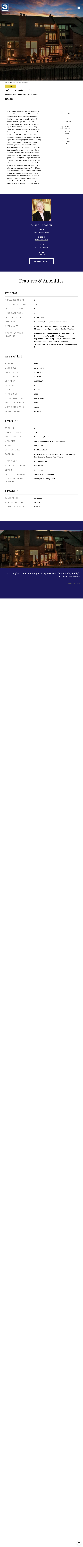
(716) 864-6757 (41, 240)
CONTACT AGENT (41, 261)
